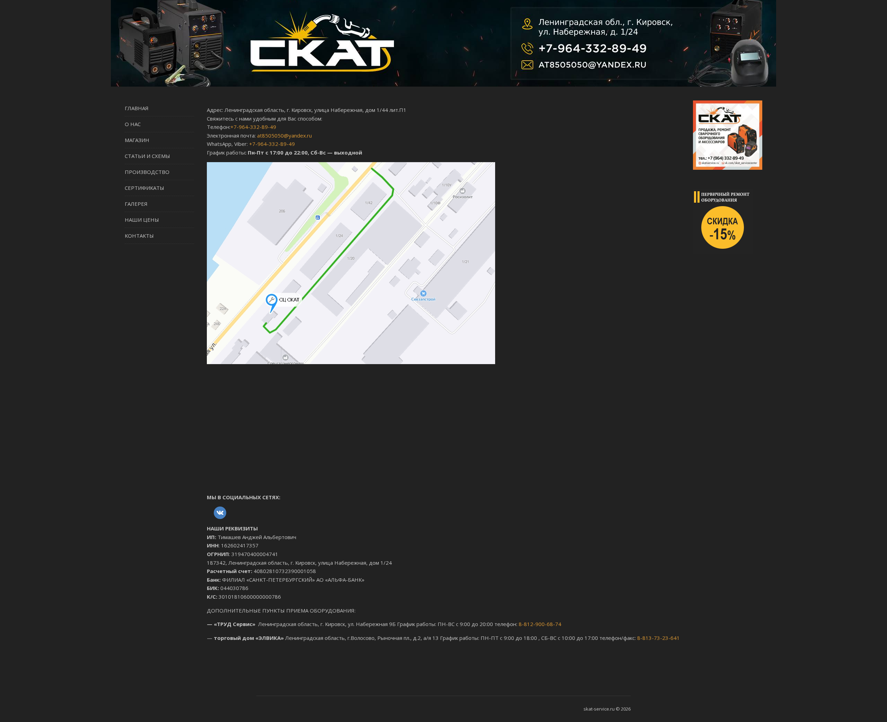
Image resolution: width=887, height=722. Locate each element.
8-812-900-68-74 (540, 623)
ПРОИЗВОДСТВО (147, 171)
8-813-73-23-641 (658, 637)
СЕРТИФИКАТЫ (144, 187)
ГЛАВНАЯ (137, 108)
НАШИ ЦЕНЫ (142, 219)
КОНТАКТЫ (139, 235)
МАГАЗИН (137, 140)
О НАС (133, 124)
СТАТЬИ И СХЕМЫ (147, 155)
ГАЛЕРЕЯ (136, 203)
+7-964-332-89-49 (253, 126)
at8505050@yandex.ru (284, 135)
